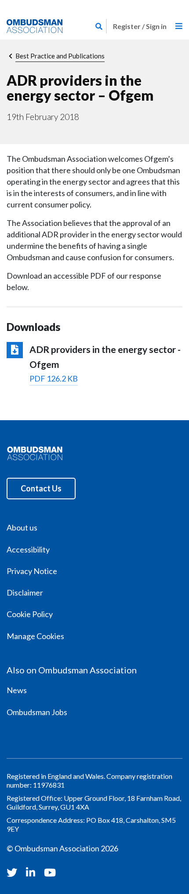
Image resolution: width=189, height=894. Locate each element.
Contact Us (41, 488)
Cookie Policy (30, 614)
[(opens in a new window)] (13, 872)
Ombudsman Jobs (37, 712)
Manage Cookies (35, 636)
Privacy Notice (32, 571)
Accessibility (28, 549)
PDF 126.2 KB (53, 378)
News (17, 690)
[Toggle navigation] (178, 26)
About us (22, 527)
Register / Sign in (140, 26)
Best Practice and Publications (60, 56)
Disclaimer (25, 592)
